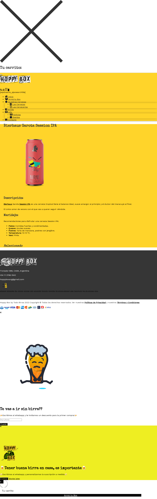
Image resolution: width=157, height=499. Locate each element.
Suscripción (78, 291)
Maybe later (14, 478)
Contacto (11, 120)
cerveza (20, 291)
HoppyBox (51, 291)
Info (10, 112)
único (96, 291)
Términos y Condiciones (128, 302)
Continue (4, 479)
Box (16, 291)
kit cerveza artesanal (63, 291)
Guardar (4, 424)
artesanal (3, 291)
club (31, 291)
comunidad (37, 291)
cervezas (27, 291)
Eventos (16, 117)
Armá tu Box (14, 99)
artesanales (10, 291)
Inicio (10, 97)
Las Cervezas (18, 104)
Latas (72, 291)
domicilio (45, 291)
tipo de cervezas (88, 291)
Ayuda (10, 109)
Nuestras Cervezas (17, 102)
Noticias (17, 115)
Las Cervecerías (20, 107)
